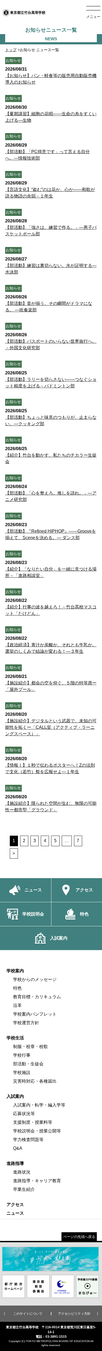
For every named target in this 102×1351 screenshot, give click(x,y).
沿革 (17, 1005)
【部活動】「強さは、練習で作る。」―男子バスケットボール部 (51, 227)
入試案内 (15, 1096)
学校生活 (15, 1038)
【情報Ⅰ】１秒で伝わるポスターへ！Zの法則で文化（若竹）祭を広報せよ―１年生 (50, 765)
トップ (11, 50)
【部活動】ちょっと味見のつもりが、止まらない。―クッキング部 (51, 417)
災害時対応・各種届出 (35, 1081)
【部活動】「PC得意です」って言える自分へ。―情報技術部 (47, 151)
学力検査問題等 (28, 1139)
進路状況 (21, 1172)
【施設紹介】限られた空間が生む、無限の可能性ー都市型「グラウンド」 (51, 803)
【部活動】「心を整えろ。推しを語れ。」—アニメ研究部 (51, 493)
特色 (17, 988)
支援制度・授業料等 (32, 1122)
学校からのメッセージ (35, 979)
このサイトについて (27, 1314)
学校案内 (15, 970)
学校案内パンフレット (35, 1014)
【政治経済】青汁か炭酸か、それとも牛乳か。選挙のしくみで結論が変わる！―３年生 (51, 645)
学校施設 (21, 1072)
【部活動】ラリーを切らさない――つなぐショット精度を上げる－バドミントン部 (51, 379)
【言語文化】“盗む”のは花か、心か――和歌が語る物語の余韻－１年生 (50, 189)
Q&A (17, 1148)
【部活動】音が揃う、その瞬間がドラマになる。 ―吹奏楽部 (48, 303)
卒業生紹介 (24, 1189)
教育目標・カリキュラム (37, 996)
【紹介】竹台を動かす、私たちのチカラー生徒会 (51, 455)
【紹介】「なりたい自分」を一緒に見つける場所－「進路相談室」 (51, 569)
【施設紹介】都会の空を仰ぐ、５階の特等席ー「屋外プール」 (51, 683)
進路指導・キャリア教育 (37, 1180)
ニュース (15, 1213)
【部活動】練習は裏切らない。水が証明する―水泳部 (51, 265)
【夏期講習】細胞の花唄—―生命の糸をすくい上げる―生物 (51, 114)
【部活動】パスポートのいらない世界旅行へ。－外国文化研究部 (51, 341)
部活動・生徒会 (28, 1064)
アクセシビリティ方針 (74, 1314)
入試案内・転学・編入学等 (39, 1105)
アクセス (15, 1204)
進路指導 (15, 1163)
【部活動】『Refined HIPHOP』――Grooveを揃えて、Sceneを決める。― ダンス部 (50, 531)
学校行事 (21, 1055)
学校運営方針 (26, 1022)
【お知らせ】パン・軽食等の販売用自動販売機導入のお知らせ (51, 75)
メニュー (93, 17)
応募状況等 (24, 1113)
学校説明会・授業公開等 (37, 1131)
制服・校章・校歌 (30, 1046)
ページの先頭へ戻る (79, 1237)
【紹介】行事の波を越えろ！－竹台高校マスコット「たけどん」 (51, 607)
